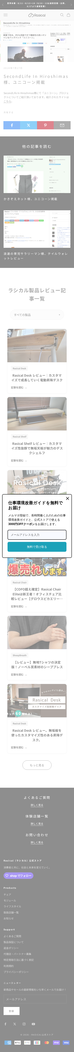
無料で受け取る (37, 546)
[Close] (67, 498)
